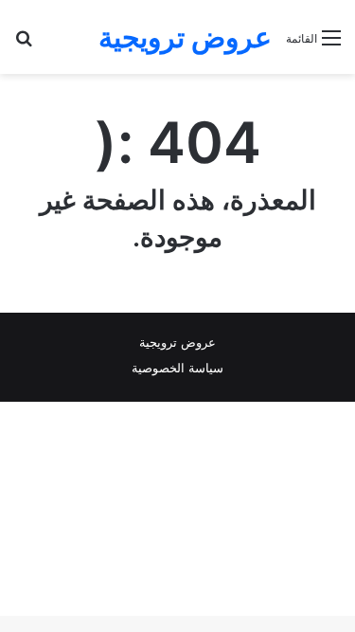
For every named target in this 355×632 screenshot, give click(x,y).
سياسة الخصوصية (177, 367)
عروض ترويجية (177, 342)
